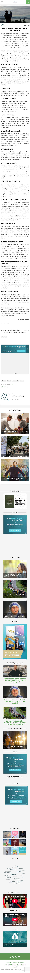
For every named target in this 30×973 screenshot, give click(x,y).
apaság (9, 380)
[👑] (15, 851)
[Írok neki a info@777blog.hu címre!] (18, 400)
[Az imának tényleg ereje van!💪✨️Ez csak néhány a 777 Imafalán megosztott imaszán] (22, 851)
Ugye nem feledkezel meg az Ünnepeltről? (14, 746)
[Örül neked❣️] (7, 834)
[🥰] (15, 834)
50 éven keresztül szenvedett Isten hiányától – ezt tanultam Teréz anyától (14, 615)
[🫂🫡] (7, 851)
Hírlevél (18, 964)
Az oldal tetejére (23, 970)
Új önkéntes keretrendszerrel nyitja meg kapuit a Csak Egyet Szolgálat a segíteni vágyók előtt (15, 432)
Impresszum (16, 962)
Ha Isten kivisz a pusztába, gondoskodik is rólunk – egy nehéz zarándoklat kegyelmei (14, 595)
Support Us (15, 967)
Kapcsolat (21, 962)
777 (5, 25)
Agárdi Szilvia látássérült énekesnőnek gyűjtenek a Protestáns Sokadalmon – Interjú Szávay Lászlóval (15, 455)
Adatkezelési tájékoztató (10, 964)
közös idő (16, 380)
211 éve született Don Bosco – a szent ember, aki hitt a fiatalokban (15, 479)
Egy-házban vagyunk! (9, 944)
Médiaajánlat (9, 962)
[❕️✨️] (22, 842)
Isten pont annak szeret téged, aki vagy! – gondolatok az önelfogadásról (14, 575)
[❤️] (15, 842)
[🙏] (7, 842)
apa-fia (4, 380)
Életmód (4, 336)
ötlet (21, 380)
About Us (23, 964)
